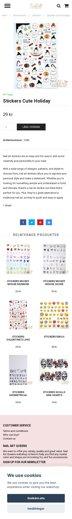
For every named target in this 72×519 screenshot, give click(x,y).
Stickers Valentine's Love (18, 338)
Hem (6, 15)
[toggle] (9, 6)
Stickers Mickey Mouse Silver (54, 283)
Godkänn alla (36, 498)
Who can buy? (11, 434)
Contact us (9, 438)
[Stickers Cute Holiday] (36, 56)
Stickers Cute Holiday (58, 15)
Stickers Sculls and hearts (54, 394)
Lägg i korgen (31, 127)
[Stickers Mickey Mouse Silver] (54, 259)
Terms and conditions (15, 430)
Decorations (21, 15)
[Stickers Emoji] (54, 314)
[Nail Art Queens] (36, 5)
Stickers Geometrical (18, 394)
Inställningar (36, 508)
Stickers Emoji (54, 336)
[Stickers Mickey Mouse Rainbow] (18, 259)
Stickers (38, 15)
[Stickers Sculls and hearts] (54, 370)
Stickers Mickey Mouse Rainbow (18, 283)
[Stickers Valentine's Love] (18, 314)
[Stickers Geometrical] (18, 370)
